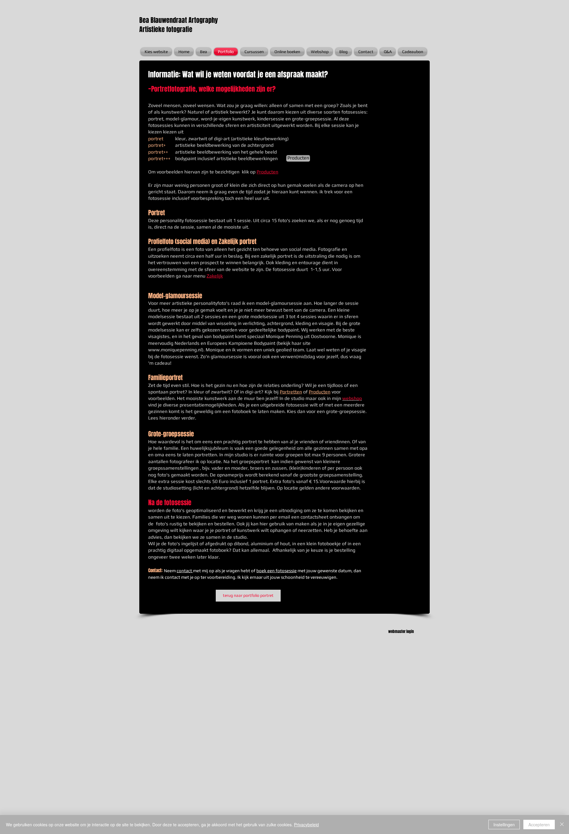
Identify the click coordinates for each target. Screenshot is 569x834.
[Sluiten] (561, 824)
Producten (267, 172)
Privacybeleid (306, 824)
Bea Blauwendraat (163, 20)
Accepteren (539, 824)
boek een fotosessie (276, 570)
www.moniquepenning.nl (175, 350)
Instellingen (504, 824)
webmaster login (401, 631)
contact (185, 570)
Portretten (291, 392)
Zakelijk (215, 276)
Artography (203, 20)
